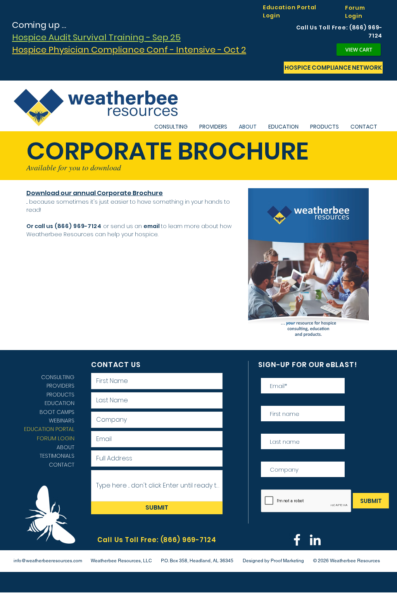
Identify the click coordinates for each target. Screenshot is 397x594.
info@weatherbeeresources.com (48, 560)
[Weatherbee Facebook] (297, 540)
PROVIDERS (60, 386)
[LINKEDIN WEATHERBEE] (315, 540)
